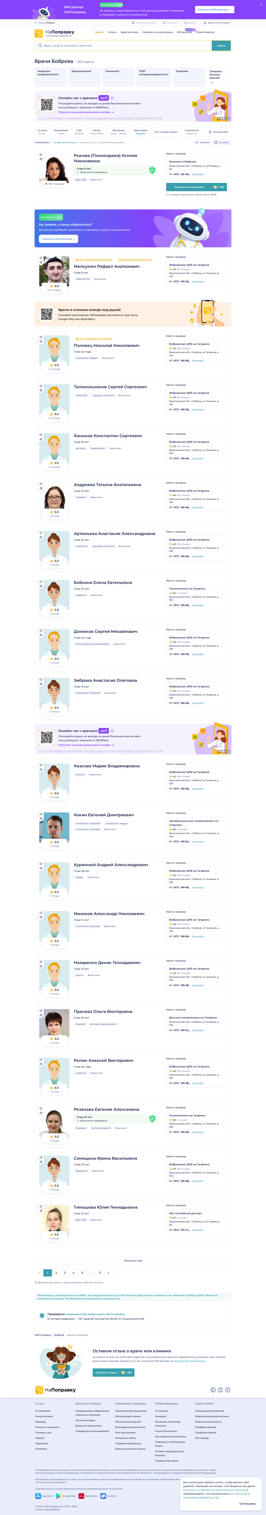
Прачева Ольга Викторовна (103, 1011)
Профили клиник (205, 1432)
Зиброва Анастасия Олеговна (105, 680)
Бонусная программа (88, 1425)
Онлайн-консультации (157, 32)
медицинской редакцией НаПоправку (95, 1314)
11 (100, 1273)
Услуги (112, 32)
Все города (202, 1437)
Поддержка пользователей (92, 1431)
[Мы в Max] (228, 1390)
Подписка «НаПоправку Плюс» (170, 1443)
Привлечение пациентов (130, 1410)
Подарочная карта (166, 1460)
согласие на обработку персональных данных (214, 1490)
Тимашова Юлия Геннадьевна (106, 1207)
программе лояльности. (190, 1361)
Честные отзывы (85, 1420)
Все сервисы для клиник (130, 1427)
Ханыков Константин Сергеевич (108, 435)
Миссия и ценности (47, 1427)
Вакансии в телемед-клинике (168, 1423)
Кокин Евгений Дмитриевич (104, 814)
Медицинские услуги (208, 1421)
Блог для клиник (125, 1432)
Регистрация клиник (128, 1416)
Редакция (41, 1443)
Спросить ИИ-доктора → (58, 238)
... (91, 1273)
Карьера (40, 1421)
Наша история (44, 1416)
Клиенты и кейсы (125, 1437)
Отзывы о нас (43, 1432)
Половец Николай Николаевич (107, 345)
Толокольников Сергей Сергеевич (110, 386)
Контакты (41, 1448)
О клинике (161, 1410)
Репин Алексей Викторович (103, 1060)
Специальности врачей (209, 1410)
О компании (42, 1410)
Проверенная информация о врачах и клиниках (92, 1412)
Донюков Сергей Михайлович (106, 631)
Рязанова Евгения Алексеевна (106, 1109)
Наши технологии (166, 1431)
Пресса (39, 1437)
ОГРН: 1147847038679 (47, 1509)
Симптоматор (205, 32)
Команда (160, 1416)
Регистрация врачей (128, 1421)
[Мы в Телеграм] (213, 1390)
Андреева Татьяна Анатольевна (107, 484)
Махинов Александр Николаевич (109, 913)
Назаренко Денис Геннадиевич (107, 962)
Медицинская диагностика (212, 1416)
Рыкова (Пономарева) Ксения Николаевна (105, 158)
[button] (123, 46)
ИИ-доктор (184, 32)
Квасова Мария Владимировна (107, 766)
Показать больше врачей (216, 74)
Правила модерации (128, 1443)
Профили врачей (205, 1427)
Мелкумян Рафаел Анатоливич (107, 266)
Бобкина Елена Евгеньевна (103, 582)
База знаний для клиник (130, 1448)
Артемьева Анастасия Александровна (114, 533)
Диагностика (129, 32)
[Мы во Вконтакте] (220, 1390)
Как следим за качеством (170, 1436)
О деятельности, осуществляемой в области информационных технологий (78, 1488)
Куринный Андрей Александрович (111, 864)
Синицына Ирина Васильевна (105, 1158)
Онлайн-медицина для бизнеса (169, 1453)
